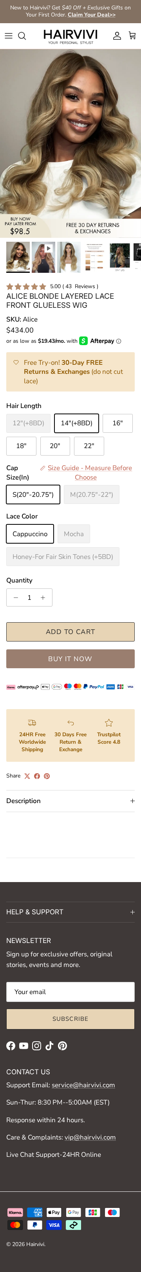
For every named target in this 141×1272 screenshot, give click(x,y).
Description (23, 800)
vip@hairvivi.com (90, 1137)
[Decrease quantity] (14, 597)
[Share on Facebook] (37, 776)
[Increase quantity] (45, 597)
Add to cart (71, 631)
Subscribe (70, 1019)
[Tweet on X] (27, 776)
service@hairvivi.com (83, 1085)
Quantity (19, 580)
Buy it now (70, 659)
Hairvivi (35, 1244)
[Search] (25, 35)
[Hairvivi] (70, 36)
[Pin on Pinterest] (47, 776)
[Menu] (8, 35)
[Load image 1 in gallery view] (70, 143)
